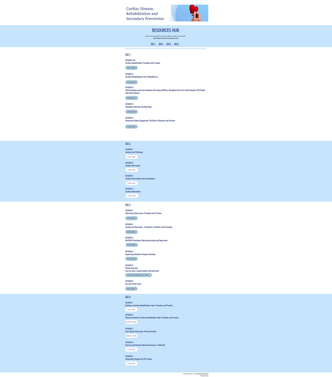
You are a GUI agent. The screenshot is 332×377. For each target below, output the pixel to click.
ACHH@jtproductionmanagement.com (165, 38)
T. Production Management (201, 373)
